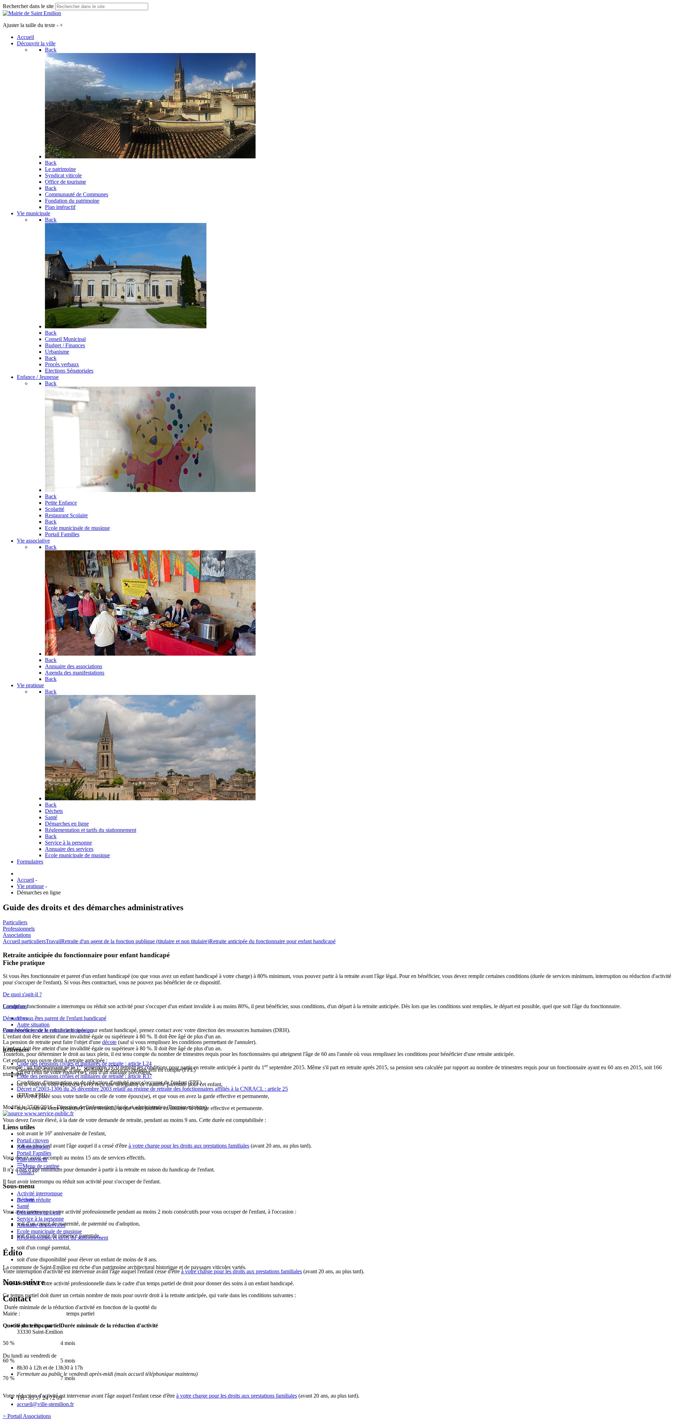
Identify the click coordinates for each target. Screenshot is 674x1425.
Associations (17, 935)
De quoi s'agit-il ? (22, 994)
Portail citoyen (33, 1140)
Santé (23, 1206)
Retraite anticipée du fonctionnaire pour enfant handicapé (272, 941)
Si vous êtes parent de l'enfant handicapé (61, 1018)
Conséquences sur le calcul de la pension (48, 1030)
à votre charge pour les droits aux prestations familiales (188, 1146)
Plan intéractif (32, 1159)
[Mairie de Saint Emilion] (32, 13)
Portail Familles (34, 1153)
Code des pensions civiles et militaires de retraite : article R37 (84, 1076)
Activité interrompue (39, 1193)
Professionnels (19, 929)
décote (109, 1042)
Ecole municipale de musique (49, 1231)
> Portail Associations (27, 1416)
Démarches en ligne (39, 1212)
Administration (33, 1147)
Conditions (15, 1006)
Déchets (26, 1200)
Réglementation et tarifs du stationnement (62, 1238)
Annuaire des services (41, 1225)
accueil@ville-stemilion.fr (45, 1404)
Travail (53, 941)
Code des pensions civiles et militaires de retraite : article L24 (84, 1063)
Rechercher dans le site (28, 6)
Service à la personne (40, 1219)
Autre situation (33, 1024)
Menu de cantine (40, 1166)
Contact (25, 1172)
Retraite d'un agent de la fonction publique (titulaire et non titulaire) (135, 941)
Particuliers (15, 922)
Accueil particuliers (24, 941)
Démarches (15, 1018)
